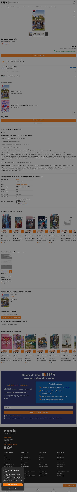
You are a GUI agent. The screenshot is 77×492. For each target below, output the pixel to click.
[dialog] (13, 478)
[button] (13, 488)
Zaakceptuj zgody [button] (12, 484)
